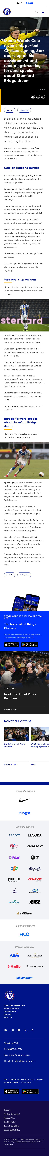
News (33, 764)
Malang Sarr (24, 110)
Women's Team (10, 709)
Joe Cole (10, 110)
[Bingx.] (29, 3)
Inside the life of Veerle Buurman (14, 745)
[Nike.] (20, 3)
